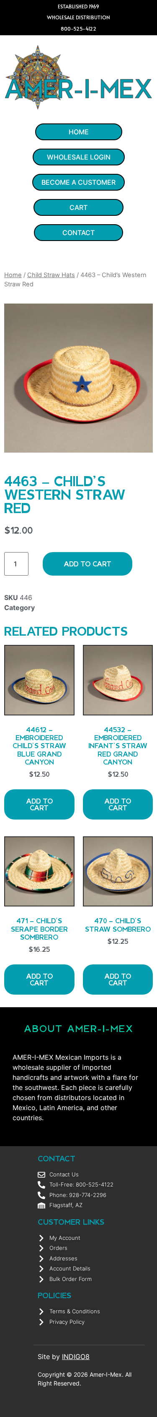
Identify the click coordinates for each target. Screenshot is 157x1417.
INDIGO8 (76, 1356)
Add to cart (87, 564)
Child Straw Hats (51, 275)
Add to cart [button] (39, 804)
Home (13, 275)
